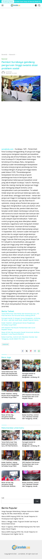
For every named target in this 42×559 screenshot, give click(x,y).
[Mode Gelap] (36, 5)
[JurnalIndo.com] (15, 5)
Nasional (4, 59)
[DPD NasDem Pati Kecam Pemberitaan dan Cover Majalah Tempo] (31, 387)
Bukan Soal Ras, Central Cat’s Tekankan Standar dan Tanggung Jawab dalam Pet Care (20, 338)
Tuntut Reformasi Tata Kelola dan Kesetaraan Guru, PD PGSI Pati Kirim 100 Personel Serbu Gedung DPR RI (20, 314)
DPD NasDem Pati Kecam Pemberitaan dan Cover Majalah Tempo (18, 328)
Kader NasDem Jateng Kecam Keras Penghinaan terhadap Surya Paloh (18, 324)
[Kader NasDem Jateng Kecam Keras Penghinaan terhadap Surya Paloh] (11, 387)
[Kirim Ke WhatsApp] (38, 351)
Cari (3, 498)
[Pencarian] (39, 5)
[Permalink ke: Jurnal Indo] (3, 72)
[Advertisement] (21, 31)
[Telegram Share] (34, 351)
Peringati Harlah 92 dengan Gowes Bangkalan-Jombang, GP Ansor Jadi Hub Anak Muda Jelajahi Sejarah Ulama (21, 319)
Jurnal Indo (9, 72)
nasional (5, 344)
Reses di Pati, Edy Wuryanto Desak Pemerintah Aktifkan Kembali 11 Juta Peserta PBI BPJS (20, 333)
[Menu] (3, 5)
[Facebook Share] (22, 351)
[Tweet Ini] (26, 351)
